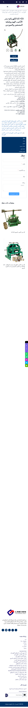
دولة (24, 176)
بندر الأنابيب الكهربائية (13, 122)
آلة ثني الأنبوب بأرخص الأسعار (8, 130)
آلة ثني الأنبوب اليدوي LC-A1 (18, 232)
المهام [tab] (24, 143)
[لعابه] (6, 630)
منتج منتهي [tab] (23, 148)
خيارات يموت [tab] (22, 146)
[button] (4, 2)
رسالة (23, 182)
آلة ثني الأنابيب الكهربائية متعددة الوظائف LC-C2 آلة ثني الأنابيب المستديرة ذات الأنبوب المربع (14, 266)
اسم (24, 157)
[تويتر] (12, 630)
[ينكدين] (9, 630)
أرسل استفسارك (14, 194)
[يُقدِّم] (6, 695)
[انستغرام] (3, 630)
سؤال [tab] (24, 138)
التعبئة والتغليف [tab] (22, 151)
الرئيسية (24, 10)
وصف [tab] (24, 140)
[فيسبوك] (16, 630)
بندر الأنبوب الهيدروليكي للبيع (8, 124)
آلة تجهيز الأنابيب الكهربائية (15, 10)
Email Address (23, 691)
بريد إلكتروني (22, 170)
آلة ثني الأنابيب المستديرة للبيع (14, 128)
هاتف (23, 164)
